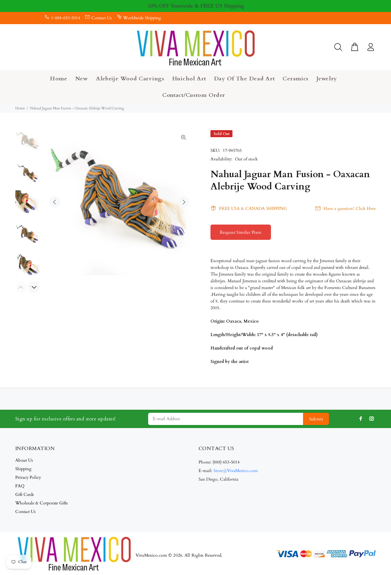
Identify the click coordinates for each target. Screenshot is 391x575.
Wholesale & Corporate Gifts (41, 503)
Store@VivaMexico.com (236, 471)
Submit (316, 419)
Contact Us (101, 18)
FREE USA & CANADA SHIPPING (253, 208)
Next (183, 202)
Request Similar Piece (240, 232)
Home (20, 108)
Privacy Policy (28, 477)
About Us (24, 460)
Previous (54, 202)
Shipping (23, 469)
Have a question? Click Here (349, 208)
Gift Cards (24, 494)
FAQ (19, 486)
